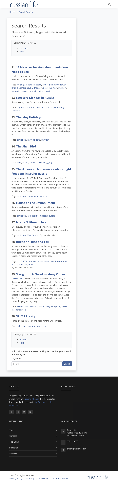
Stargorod (17, 278)
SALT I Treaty (25, 316)
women (43, 196)
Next (21, 51)
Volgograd (22, 84)
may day (45, 139)
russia (46, 261)
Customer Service (60, 478)
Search (67, 363)
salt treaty (21, 326)
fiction (20, 306)
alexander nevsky (25, 87)
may (29, 139)
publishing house (31, 399)
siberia (25, 162)
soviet (47, 91)
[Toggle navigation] (103, 4)
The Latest (14, 441)
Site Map (30, 478)
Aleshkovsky (44, 306)
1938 (25, 261)
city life (20, 107)
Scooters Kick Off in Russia (35, 98)
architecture (33, 215)
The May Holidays (29, 117)
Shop (11, 430)
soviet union (37, 91)
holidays (36, 139)
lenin (14, 87)
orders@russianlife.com (76, 449)
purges (52, 215)
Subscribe (13, 447)
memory (62, 87)
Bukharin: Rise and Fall (32, 242)
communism (33, 196)
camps (33, 162)
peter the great (50, 87)
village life (55, 306)
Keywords (16, 358)
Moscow (38, 87)
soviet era (26, 91)
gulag (49, 162)
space (38, 84)
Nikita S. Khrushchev (31, 222)
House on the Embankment (35, 203)
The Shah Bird (26, 146)
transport (39, 107)
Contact (13, 436)
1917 (19, 261)
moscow (44, 215)
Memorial (16, 91)
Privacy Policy (15, 478)
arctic (44, 84)
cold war (32, 326)
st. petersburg (57, 107)
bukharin (33, 261)
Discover (13, 453)
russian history (31, 306)
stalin (40, 261)
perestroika (21, 309)
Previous (23, 48)
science (31, 84)
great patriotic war (57, 84)
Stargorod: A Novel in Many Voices (40, 274)
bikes (47, 107)
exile (19, 162)
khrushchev (32, 235)
